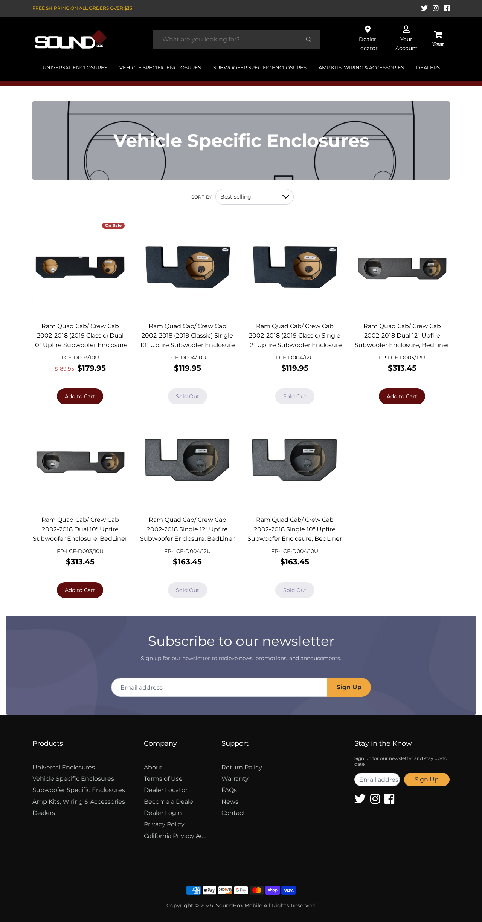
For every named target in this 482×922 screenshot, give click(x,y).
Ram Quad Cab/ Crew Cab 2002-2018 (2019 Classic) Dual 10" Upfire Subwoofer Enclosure (80, 336)
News (229, 801)
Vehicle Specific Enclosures (160, 67)
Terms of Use (163, 778)
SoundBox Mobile (239, 905)
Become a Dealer (169, 801)
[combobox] (225, 39)
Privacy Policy (164, 824)
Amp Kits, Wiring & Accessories (361, 67)
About (153, 767)
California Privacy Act (175, 835)
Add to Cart (80, 396)
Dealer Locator (166, 790)
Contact (233, 812)
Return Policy (241, 767)
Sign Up (349, 687)
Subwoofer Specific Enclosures (260, 67)
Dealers (428, 67)
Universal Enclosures (75, 67)
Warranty (235, 778)
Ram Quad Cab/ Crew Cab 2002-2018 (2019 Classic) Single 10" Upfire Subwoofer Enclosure (187, 336)
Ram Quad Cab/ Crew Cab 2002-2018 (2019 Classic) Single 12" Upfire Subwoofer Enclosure (295, 336)
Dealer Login (163, 812)
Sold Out (187, 396)
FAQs (229, 790)
